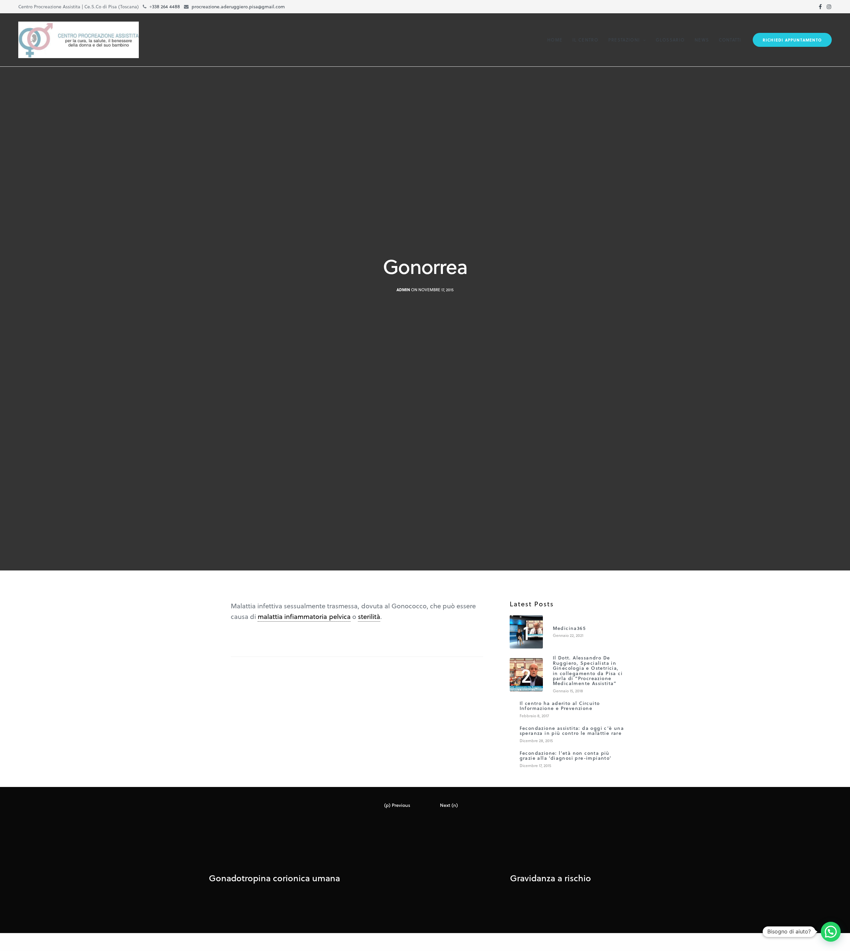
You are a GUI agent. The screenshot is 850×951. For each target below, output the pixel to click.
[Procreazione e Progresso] (78, 40)
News (702, 40)
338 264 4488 (166, 6)
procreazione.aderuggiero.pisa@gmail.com (238, 6)
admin (403, 290)
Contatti (730, 40)
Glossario (670, 40)
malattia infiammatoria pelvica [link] (304, 616)
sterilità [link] (369, 616)
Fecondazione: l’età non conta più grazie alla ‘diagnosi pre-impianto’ (566, 755)
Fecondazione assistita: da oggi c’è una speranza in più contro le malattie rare (572, 731)
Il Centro (585, 40)
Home (554, 40)
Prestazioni (624, 40)
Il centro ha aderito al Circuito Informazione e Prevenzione (560, 706)
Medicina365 (569, 628)
